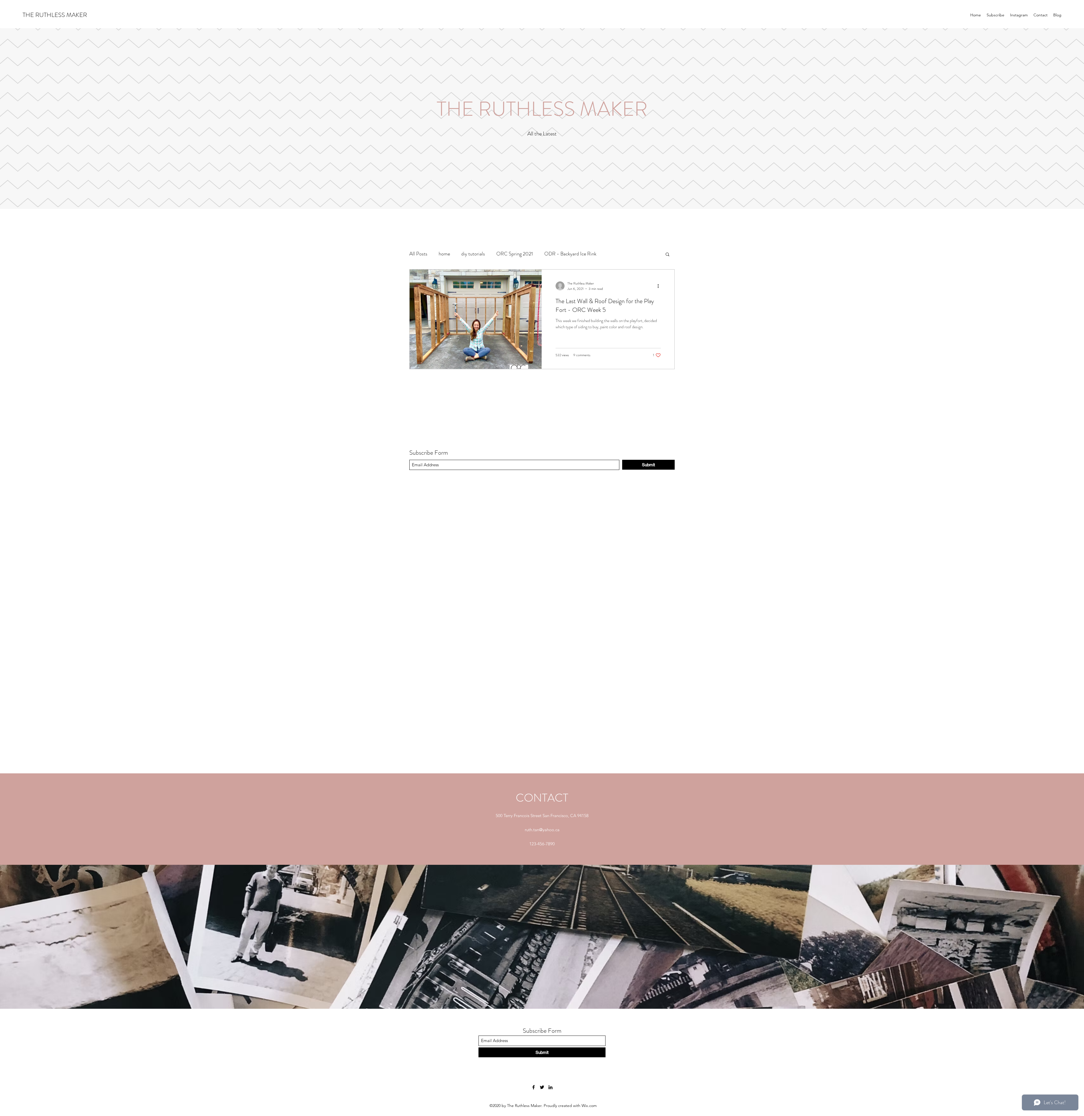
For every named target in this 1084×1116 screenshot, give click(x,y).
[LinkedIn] (550, 1087)
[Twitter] (542, 1087)
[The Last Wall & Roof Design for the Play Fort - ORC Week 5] (476, 319)
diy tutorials (473, 253)
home (444, 253)
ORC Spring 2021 (514, 253)
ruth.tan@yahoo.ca (542, 829)
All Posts (418, 253)
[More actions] (660, 286)
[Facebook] (533, 1087)
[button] (667, 255)
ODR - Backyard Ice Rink (570, 253)
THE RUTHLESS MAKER (55, 14)
